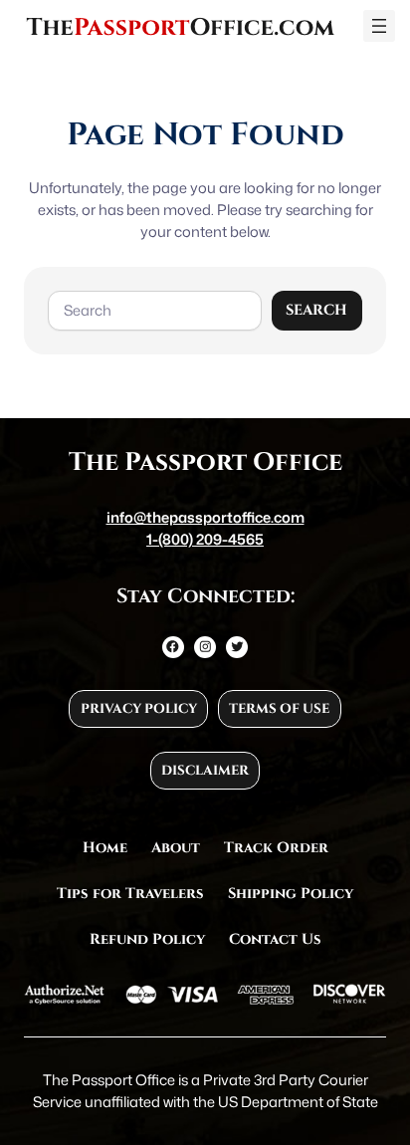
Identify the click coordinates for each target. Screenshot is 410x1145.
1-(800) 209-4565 (205, 539)
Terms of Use (279, 709)
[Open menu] (379, 26)
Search (316, 310)
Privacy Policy (139, 709)
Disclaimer (205, 771)
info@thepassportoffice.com (205, 517)
